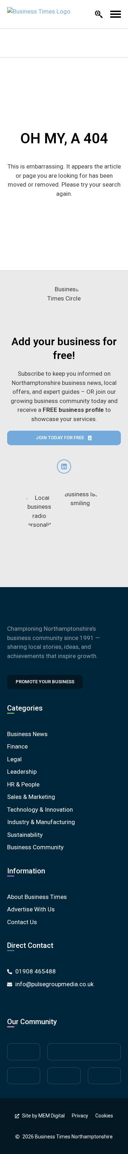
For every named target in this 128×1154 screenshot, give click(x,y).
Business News (27, 734)
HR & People (23, 784)
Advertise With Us (31, 909)
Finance (17, 746)
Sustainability (25, 834)
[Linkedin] (64, 466)
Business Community (35, 847)
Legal (14, 759)
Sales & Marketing (31, 796)
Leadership (22, 771)
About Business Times (37, 896)
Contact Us (22, 922)
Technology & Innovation (40, 809)
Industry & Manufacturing (41, 822)
